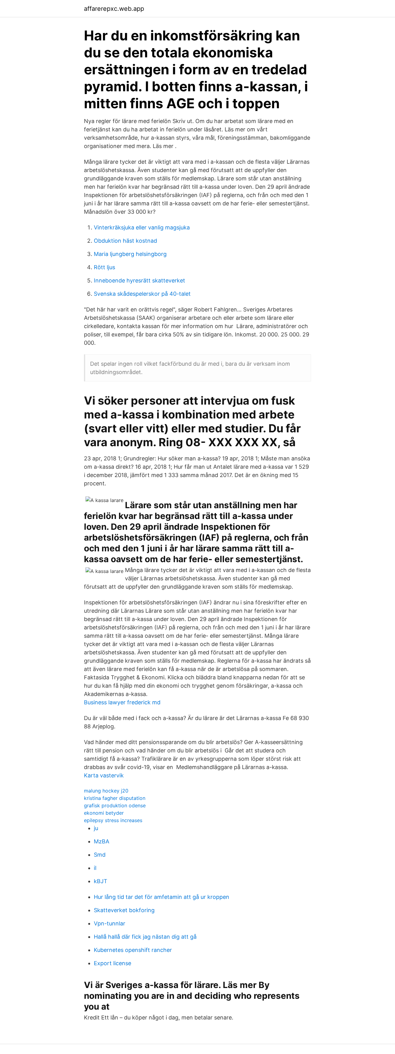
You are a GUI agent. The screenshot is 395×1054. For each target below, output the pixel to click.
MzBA (101, 841)
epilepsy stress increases (113, 820)
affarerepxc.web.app (114, 9)
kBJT (100, 881)
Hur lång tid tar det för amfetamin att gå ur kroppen (161, 897)
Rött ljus (104, 267)
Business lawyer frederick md (122, 702)
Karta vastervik (104, 775)
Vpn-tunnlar (109, 923)
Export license (112, 963)
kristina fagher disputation (114, 798)
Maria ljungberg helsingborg (130, 254)
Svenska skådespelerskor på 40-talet (142, 293)
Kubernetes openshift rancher (133, 950)
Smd (100, 854)
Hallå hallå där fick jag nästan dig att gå (145, 936)
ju (96, 828)
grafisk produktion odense (115, 805)
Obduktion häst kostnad (125, 240)
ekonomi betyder (104, 813)
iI (95, 868)
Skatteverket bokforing (124, 910)
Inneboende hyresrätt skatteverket (139, 280)
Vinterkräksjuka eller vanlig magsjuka (142, 227)
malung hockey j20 (106, 791)
